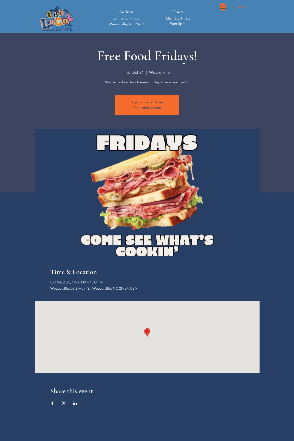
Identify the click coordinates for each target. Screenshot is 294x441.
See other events (147, 107)
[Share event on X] (64, 403)
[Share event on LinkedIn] (75, 403)
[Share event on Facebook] (52, 403)
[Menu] (223, 7)
